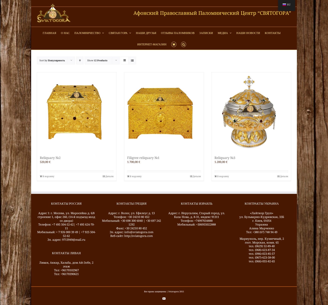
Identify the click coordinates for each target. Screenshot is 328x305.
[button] (183, 44)
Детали (109, 176)
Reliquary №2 (50, 158)
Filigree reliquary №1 (143, 158)
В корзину (48, 176)
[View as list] (132, 60)
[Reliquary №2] (76, 112)
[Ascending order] (80, 60)
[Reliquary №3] (251, 112)
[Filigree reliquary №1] (164, 112)
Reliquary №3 (224, 158)
